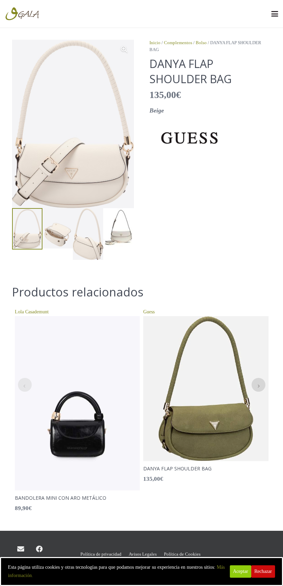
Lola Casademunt (32, 311)
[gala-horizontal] (23, 14)
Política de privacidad (100, 554)
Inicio (154, 42)
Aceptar (240, 571)
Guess (149, 311)
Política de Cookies (182, 554)
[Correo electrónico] (20, 549)
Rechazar (263, 571)
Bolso (201, 42)
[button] (274, 13)
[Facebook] (39, 549)
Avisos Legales (143, 554)
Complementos (178, 42)
